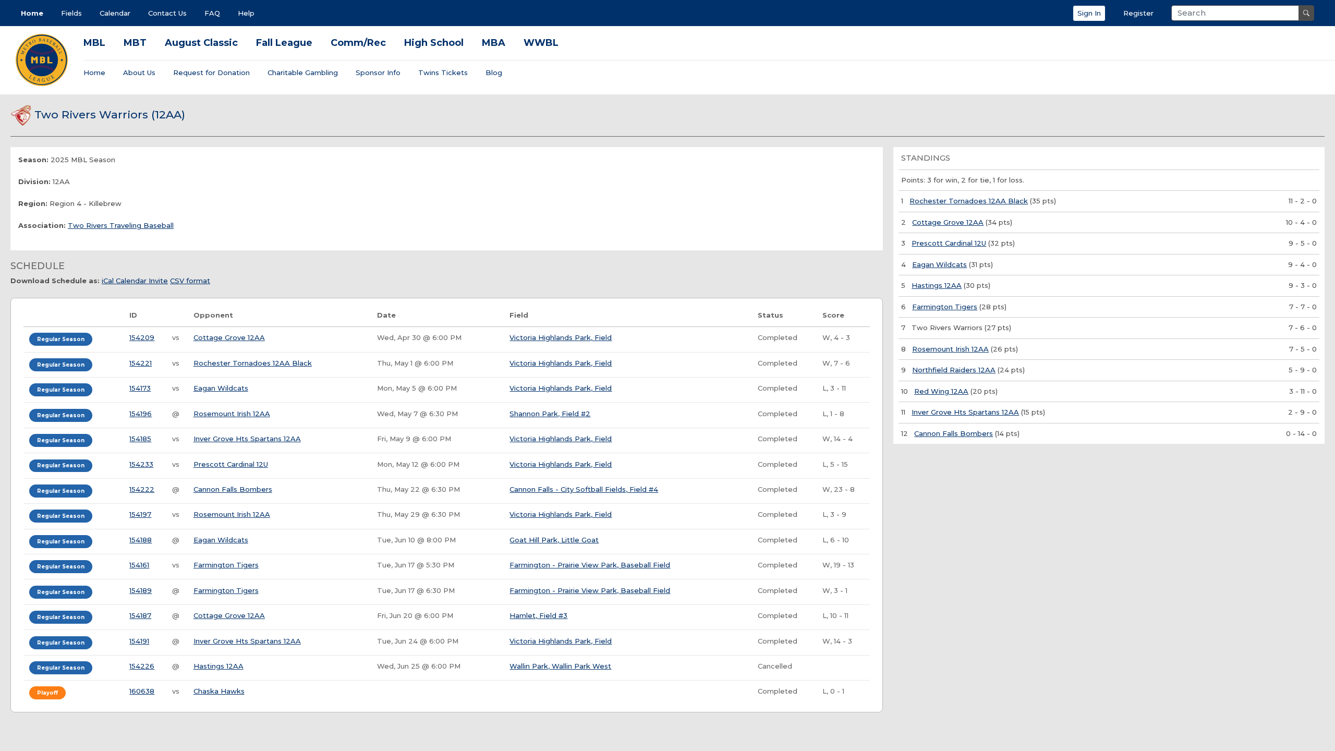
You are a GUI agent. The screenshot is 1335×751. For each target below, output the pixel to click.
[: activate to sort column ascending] (73, 316)
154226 (141, 666)
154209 (141, 337)
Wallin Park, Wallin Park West (560, 666)
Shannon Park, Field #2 (549, 413)
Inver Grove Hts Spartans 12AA (247, 438)
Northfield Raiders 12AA (954, 370)
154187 (140, 615)
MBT (135, 43)
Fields (71, 13)
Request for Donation (211, 72)
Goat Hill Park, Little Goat (554, 540)
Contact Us (167, 13)
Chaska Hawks (219, 691)
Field (518, 315)
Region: (32, 203)
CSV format (190, 280)
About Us (139, 72)
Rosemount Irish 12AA (231, 413)
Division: (34, 181)
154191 (139, 641)
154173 (140, 388)
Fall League (284, 43)
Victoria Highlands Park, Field (560, 337)
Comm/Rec (358, 43)
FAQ (212, 13)
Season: (33, 159)
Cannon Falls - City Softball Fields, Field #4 (583, 489)
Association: (42, 225)
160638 (141, 691)
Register (1138, 13)
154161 (139, 565)
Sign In (1089, 13)
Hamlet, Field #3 (538, 615)
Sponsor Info (378, 72)
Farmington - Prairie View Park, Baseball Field (589, 565)
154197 (140, 514)
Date (386, 315)
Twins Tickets (443, 72)
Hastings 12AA (218, 666)
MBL (94, 43)
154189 (140, 590)
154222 (141, 489)
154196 (140, 413)
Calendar (115, 13)
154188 (140, 540)
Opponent (213, 315)
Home (32, 13)
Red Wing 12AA (941, 391)
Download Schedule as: (55, 280)
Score (833, 315)
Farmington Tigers (226, 565)
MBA (493, 43)
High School (434, 43)
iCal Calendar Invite (135, 280)
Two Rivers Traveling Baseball (121, 225)
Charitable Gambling (303, 72)
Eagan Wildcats (220, 388)
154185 (140, 438)
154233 (141, 464)
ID (133, 315)
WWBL (541, 43)
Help (246, 13)
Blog (494, 72)
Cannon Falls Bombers (232, 489)
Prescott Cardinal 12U (230, 464)
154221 (140, 363)
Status (770, 315)
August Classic (201, 43)
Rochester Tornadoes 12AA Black (252, 363)
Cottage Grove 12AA (229, 337)
